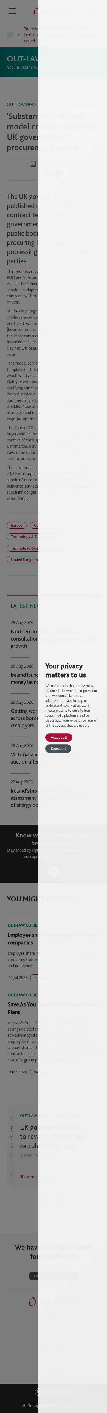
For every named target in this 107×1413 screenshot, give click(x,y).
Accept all (59, 737)
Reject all (58, 748)
